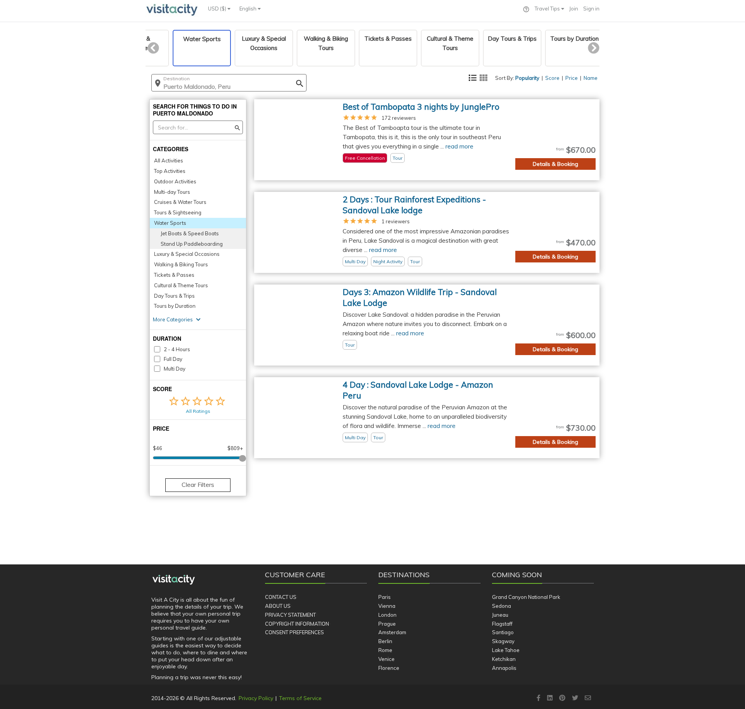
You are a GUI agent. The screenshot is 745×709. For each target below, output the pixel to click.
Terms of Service (300, 698)
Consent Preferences (294, 632)
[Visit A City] (173, 580)
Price (571, 78)
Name (591, 78)
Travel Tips (548, 8)
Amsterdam (392, 632)
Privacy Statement (290, 615)
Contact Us (280, 597)
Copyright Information (297, 624)
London (387, 615)
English (248, 8)
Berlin (385, 641)
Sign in (591, 8)
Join (573, 8)
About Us (278, 606)
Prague (387, 624)
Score (552, 78)
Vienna (386, 606)
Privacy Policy (256, 698)
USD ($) (217, 8)
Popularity (527, 78)
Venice (386, 659)
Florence (388, 668)
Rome (385, 650)
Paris (384, 597)
